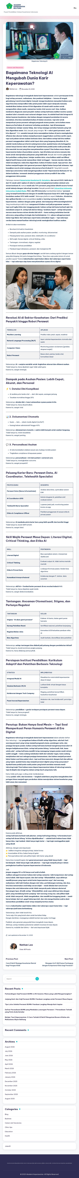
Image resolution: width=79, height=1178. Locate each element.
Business (8, 1119)
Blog (6, 1114)
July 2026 (8, 1051)
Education (9, 1132)
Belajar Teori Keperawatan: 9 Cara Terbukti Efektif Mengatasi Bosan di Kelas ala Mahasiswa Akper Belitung (37, 1018)
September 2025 (11, 1094)
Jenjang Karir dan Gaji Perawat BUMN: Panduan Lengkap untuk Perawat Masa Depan (38, 999)
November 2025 (11, 1086)
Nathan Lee (26, 944)
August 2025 (10, 1099)
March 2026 (9, 1068)
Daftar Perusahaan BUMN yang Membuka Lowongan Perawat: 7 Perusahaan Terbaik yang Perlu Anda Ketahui (38, 1011)
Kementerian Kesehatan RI (30, 180)
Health (7, 1136)
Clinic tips (8, 1127)
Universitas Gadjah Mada (16, 191)
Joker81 (8, 1146)
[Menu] (75, 8)
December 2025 (11, 1081)
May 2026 (8, 1060)
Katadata (46, 180)
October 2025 (10, 1090)
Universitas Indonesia (63, 188)
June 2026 (9, 1055)
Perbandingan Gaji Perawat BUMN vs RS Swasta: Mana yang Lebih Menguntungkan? (38, 994)
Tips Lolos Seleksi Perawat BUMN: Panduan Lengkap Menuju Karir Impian (33, 1004)
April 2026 (9, 1064)
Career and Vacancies (15, 67)
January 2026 (10, 1077)
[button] (25, 949)
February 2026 (10, 1073)
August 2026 (10, 1047)
